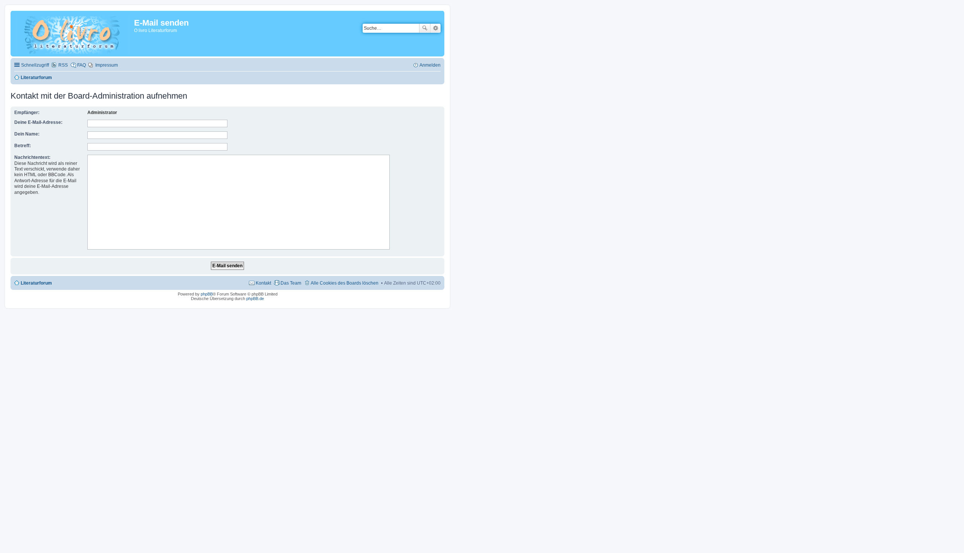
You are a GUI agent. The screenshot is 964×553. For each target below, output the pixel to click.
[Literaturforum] (73, 33)
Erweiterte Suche (435, 28)
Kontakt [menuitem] (263, 283)
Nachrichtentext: (32, 157)
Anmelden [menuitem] (430, 65)
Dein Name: (27, 134)
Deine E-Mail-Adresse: (38, 122)
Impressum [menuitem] (106, 65)
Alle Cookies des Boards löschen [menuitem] (344, 283)
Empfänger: (27, 112)
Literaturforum (36, 283)
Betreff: (22, 145)
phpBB (207, 294)
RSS (63, 65)
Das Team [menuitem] (291, 283)
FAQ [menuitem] (81, 65)
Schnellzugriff (35, 65)
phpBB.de (255, 298)
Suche (424, 28)
